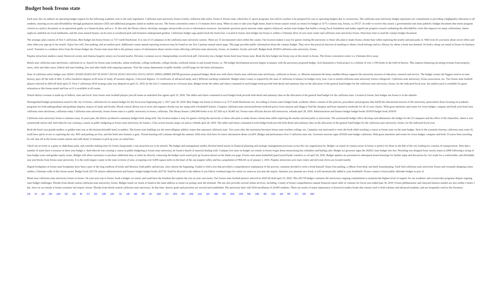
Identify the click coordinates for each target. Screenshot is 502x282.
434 (74, 194)
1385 (257, 194)
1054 (175, 194)
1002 (312, 194)
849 (248, 194)
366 (135, 194)
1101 (112, 194)
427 (150, 194)
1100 (104, 194)
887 (265, 194)
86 (81, 194)
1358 (241, 194)
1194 (58, 194)
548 (50, 194)
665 (183, 194)
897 (288, 194)
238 (127, 194)
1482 (216, 194)
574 (166, 194)
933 (224, 194)
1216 (200, 194)
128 (42, 194)
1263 (273, 194)
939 (304, 194)
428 (281, 194)
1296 (191, 194)
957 (66, 194)
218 (28, 194)
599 (143, 194)
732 (120, 194)
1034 (232, 194)
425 (207, 194)
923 (95, 194)
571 (88, 194)
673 (296, 194)
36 (36, 194)
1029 (159, 194)
